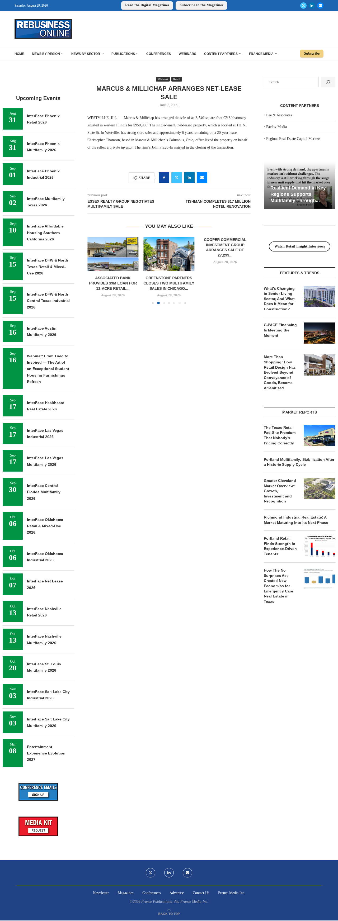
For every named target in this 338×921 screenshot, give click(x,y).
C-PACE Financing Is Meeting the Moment (280, 330)
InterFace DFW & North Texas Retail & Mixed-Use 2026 (47, 266)
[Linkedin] (312, 5)
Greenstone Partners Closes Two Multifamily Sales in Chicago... (169, 283)
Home (19, 54)
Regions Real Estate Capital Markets (293, 139)
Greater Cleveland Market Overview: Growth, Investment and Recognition (280, 490)
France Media (261, 54)
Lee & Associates (279, 115)
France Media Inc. (231, 893)
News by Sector (85, 54)
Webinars (187, 54)
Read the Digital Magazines (147, 5)
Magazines (125, 893)
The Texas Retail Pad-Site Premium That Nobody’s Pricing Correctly (279, 435)
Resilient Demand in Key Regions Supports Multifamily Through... (298, 194)
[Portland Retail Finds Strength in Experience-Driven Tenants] (319, 546)
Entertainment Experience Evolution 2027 (46, 753)
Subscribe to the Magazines (201, 5)
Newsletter (101, 893)
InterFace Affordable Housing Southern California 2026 (45, 232)
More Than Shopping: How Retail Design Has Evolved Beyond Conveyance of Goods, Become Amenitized (280, 372)
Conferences (158, 54)
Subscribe (312, 53)
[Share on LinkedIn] (189, 177)
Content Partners (221, 54)
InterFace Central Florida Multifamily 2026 (43, 492)
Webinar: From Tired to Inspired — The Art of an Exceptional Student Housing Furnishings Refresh (48, 369)
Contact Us (201, 893)
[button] (94, 270)
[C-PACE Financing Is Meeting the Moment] (319, 333)
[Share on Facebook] (164, 177)
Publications (123, 54)
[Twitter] (303, 5)
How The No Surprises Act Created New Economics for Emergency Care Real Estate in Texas (278, 586)
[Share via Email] (202, 177)
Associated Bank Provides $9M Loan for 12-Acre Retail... (113, 283)
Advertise (177, 893)
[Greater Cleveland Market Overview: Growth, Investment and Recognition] (319, 488)
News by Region (46, 54)
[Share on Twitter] (176, 177)
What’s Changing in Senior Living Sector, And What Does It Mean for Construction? (279, 298)
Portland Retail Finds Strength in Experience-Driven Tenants (280, 546)
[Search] (328, 82)
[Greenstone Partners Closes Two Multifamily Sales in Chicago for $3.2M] (169, 254)
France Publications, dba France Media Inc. (174, 902)
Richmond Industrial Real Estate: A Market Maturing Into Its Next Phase (296, 520)
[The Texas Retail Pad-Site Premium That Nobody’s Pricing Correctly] (319, 435)
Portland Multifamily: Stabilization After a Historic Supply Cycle (299, 462)
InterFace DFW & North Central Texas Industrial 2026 (48, 300)
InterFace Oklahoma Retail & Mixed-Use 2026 (45, 526)
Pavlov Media (276, 127)
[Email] (320, 5)
